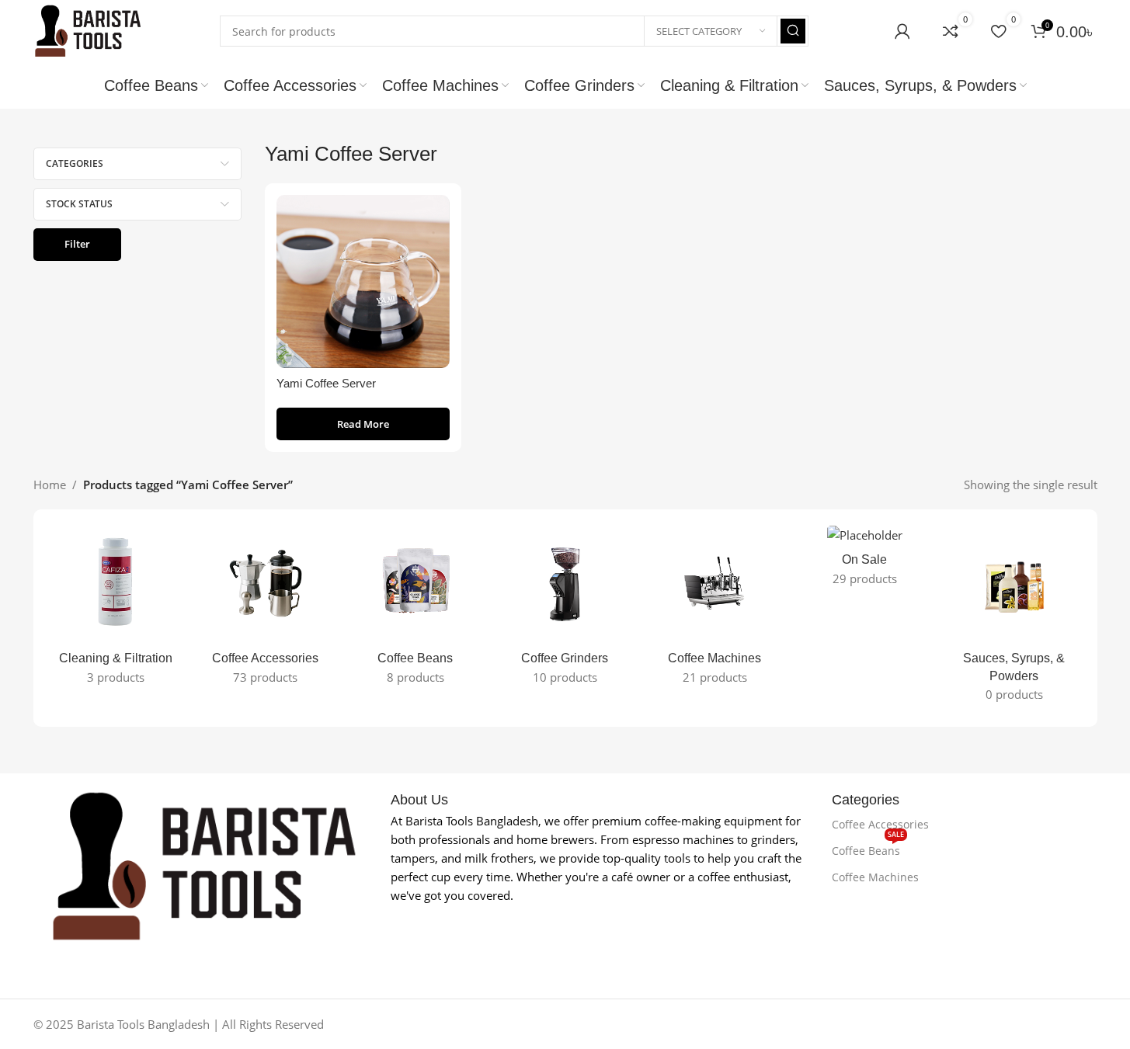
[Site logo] (87, 29)
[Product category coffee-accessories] (265, 609)
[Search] (793, 31)
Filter (77, 244)
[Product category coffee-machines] (715, 609)
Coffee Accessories (880, 824)
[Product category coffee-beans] (415, 609)
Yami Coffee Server (326, 383)
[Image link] (204, 865)
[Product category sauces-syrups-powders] (1014, 618)
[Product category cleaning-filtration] (116, 609)
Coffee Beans (868, 848)
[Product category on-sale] (865, 560)
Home (49, 484)
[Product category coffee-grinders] (565, 609)
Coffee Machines (875, 877)
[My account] (902, 31)
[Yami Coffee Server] (363, 281)
